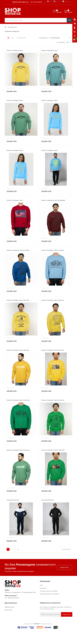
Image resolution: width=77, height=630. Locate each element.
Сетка (8, 38)
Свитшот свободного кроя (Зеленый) (18, 400)
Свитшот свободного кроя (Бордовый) (53, 200)
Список (12, 38)
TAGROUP (36, 624)
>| (17, 549)
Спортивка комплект (13, 500)
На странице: (61, 42)
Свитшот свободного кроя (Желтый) (18, 300)
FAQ (41, 585)
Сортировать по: (44, 38)
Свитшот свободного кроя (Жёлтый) (18, 350)
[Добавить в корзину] (35, 91)
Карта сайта (8, 610)
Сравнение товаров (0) (12, 31)
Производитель (12, 27)
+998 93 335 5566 (19, 2)
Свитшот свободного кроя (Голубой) (18, 250)
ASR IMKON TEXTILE (12, 52)
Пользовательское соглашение (49, 594)
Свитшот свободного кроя (15, 50)
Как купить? (43, 588)
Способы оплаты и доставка (48, 591)
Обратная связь (9, 607)
